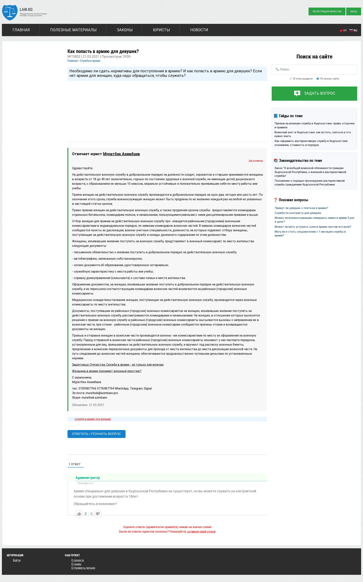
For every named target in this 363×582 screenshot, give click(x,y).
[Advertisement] (167, 107)
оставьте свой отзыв (201, 531)
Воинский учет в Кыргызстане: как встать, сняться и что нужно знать (313, 134)
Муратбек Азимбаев (121, 154)
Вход (353, 11)
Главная (21, 30)
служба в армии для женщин (93, 419)
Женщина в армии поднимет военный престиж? (106, 371)
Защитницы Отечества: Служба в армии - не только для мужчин (118, 364)
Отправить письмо (83, 567)
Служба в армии (90, 60)
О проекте (77, 560)
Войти (17, 560)
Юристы (161, 30)
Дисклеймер (256, 160)
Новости (199, 30)
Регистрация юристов (327, 11)
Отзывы (76, 564)
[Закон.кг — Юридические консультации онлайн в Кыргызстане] (24, 13)
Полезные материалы (73, 30)
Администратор (88, 478)
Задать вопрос (319, 93)
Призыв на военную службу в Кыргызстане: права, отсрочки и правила (314, 125)
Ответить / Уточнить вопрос (96, 434)
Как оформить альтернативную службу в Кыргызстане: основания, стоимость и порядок (311, 142)
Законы (125, 30)
